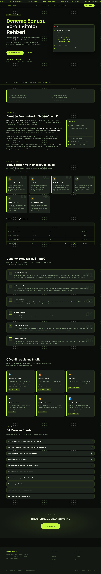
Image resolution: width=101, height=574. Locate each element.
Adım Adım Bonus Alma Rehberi (18, 97)
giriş (37, 5)
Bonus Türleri (24, 82)
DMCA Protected (91, 570)
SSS (52, 564)
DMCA (76, 559)
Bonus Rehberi (16, 82)
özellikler (45, 5)
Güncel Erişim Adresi (59, 100)
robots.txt (77, 556)
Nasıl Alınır (33, 82)
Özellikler (54, 556)
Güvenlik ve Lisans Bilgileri (60, 97)
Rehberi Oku (30, 53)
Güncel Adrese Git (15, 53)
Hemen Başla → (89, 5)
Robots (83, 570)
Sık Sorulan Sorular (15, 100)
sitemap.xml (78, 554)
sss (58, 5)
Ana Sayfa (8, 82)
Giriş (53, 554)
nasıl (52, 5)
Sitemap (77, 570)
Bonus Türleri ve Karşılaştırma (61, 95)
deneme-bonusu (11, 5)
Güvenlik (54, 561)
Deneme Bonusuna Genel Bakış (18, 95)
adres (63, 5)
